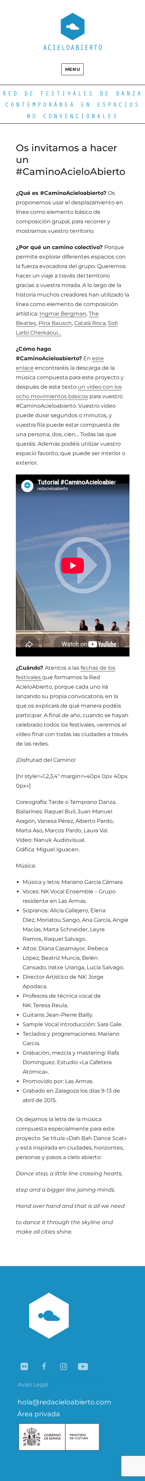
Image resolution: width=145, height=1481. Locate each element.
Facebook (44, 1367)
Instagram (64, 1367)
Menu (72, 69)
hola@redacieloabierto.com (64, 1402)
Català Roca (90, 323)
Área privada (38, 1414)
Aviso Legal (33, 1384)
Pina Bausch (55, 323)
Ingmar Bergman (62, 313)
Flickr (25, 1367)
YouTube (83, 1367)
